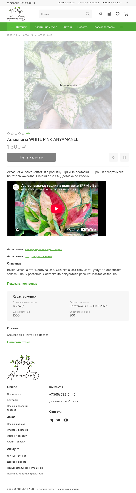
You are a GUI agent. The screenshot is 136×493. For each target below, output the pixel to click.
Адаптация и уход (46, 27)
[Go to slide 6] (39, 127)
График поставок (104, 27)
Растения (27, 35)
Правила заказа (66, 2)
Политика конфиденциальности (25, 473)
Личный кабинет (16, 455)
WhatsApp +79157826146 (21, 2)
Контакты (12, 399)
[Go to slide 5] (37, 127)
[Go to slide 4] (34, 127)
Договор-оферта (16, 461)
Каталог (21, 27)
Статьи (67, 27)
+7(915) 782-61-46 (62, 395)
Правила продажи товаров (17, 407)
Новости (82, 27)
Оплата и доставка (88, 2)
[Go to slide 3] (32, 127)
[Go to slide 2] (29, 127)
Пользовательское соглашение (25, 467)
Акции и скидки (16, 441)
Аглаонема (45, 35)
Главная (12, 35)
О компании (14, 394)
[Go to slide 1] (27, 127)
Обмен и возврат (111, 2)
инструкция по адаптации (43, 249)
